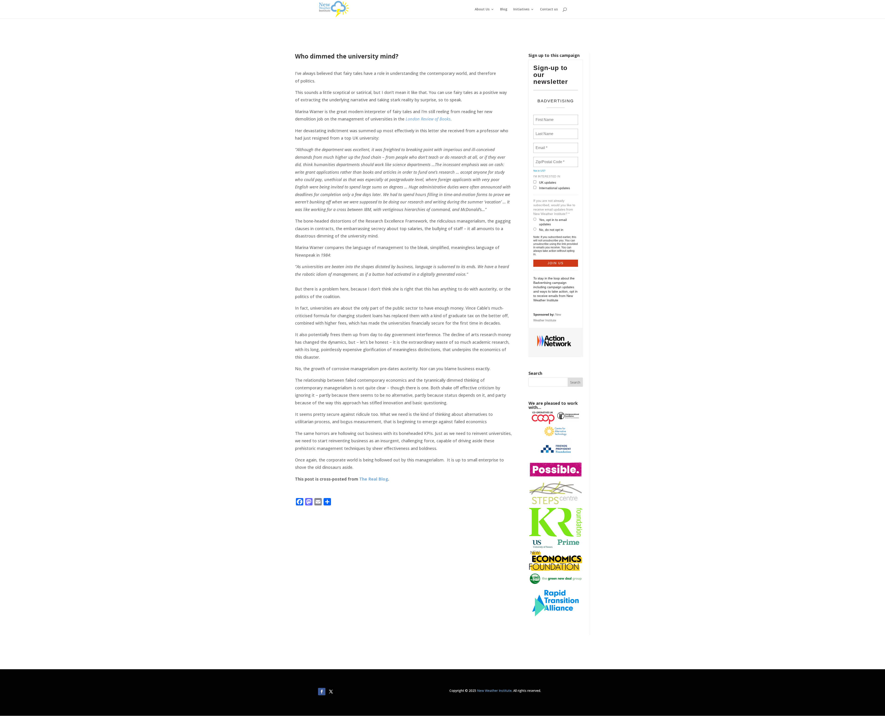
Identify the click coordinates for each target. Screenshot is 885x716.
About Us (482, 9)
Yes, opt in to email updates (553, 222)
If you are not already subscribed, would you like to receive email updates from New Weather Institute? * (554, 207)
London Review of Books (428, 119)
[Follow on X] (331, 691)
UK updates (547, 182)
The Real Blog (373, 479)
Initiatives (521, 9)
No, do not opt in (551, 230)
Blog (503, 9)
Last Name (543, 131)
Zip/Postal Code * (549, 159)
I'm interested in (546, 176)
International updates (554, 188)
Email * (541, 145)
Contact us (549, 9)
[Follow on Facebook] (321, 691)
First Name (544, 117)
